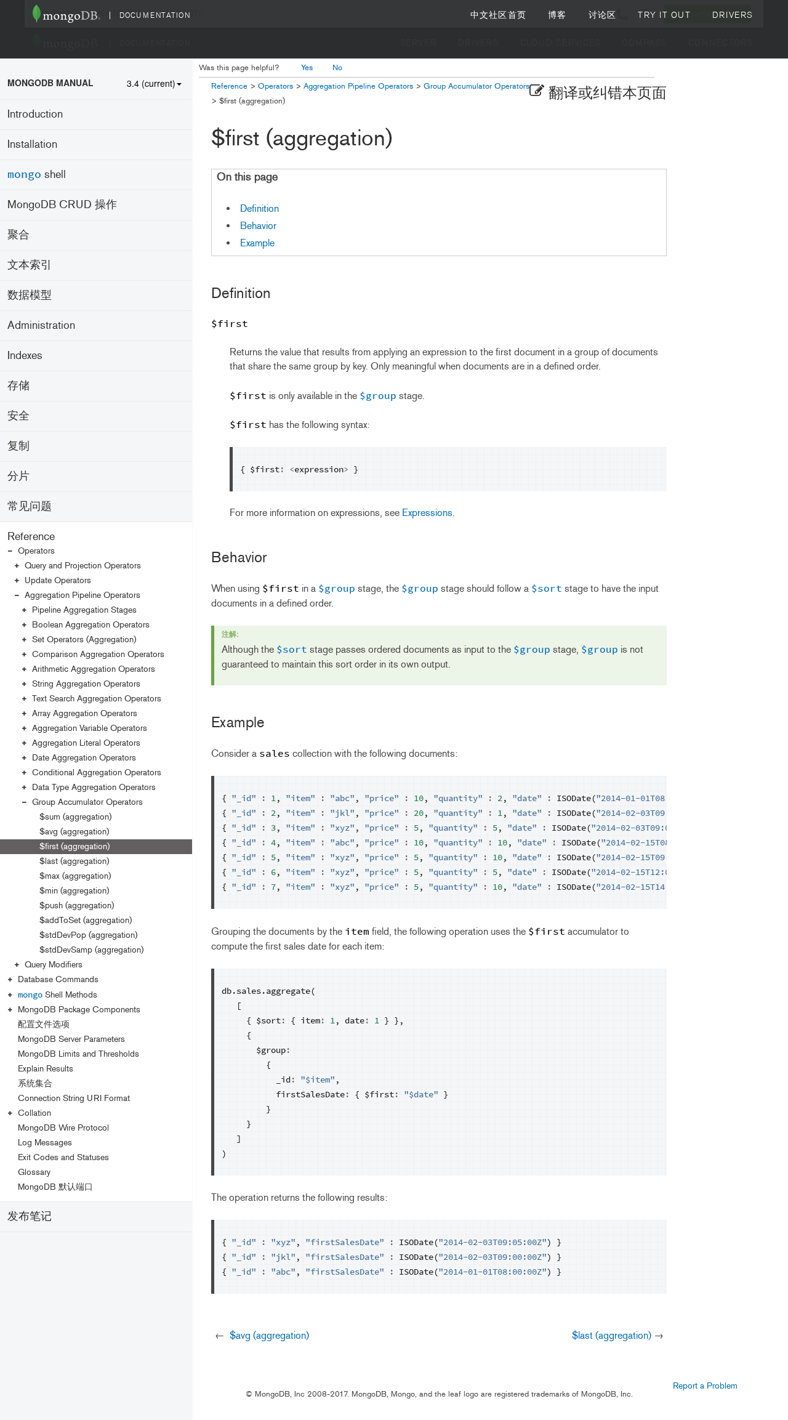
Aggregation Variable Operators (89, 728)
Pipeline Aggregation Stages (84, 610)
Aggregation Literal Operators (86, 743)
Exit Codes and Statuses (63, 1157)
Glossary (34, 1172)
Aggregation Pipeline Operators (82, 595)
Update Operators (58, 580)
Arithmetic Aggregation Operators (93, 669)
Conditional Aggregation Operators (96, 772)
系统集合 (35, 1083)
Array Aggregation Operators (84, 713)
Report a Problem (705, 1386)
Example (257, 243)
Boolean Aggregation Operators (91, 624)
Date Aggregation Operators (84, 757)
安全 (18, 415)
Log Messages (45, 1142)
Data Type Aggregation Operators (94, 787)
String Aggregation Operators (86, 684)
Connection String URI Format (74, 1098)
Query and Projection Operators (83, 565)
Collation (34, 1113)
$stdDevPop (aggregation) (88, 935)
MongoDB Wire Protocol (63, 1128)
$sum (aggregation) (75, 817)
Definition (259, 208)
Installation (32, 144)
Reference (31, 536)
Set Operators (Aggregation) (84, 639)
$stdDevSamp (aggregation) (91, 950)
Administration (41, 325)
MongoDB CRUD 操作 (62, 204)
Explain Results (45, 1068)
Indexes (24, 355)
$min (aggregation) (74, 890)
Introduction (35, 114)
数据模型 (29, 295)
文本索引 (29, 265)
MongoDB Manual (50, 82)
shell (36, 174)
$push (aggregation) (76, 905)
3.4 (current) (151, 83)
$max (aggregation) (75, 876)
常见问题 (29, 506)
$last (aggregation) (74, 861)
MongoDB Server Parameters (71, 1039)
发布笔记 (29, 1216)
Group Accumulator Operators (87, 802)
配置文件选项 (44, 1024)
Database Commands (58, 979)
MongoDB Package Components (79, 1009)
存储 (18, 385)
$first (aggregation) (74, 846)
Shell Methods (57, 994)
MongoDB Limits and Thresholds (78, 1054)
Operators (36, 551)
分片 (18, 476)
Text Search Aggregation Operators (96, 698)
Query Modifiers (53, 964)
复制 (18, 446)
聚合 (18, 234)
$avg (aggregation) (74, 831)
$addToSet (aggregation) (85, 920)
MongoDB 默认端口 (55, 1187)
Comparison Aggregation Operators (98, 654)
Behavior (258, 226)
